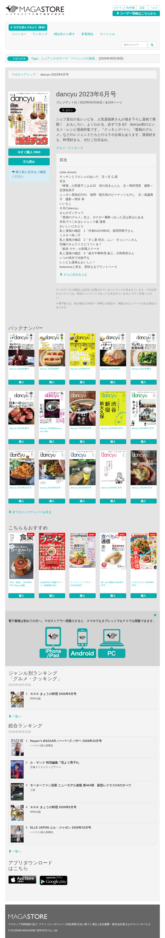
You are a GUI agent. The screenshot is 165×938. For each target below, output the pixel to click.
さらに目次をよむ (75, 274)
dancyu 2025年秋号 (111, 369)
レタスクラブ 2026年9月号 (143, 583)
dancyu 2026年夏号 (19, 369)
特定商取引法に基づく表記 (81, 924)
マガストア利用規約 (20, 924)
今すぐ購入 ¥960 (29, 152)
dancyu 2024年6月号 (142, 487)
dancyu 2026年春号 (50, 369)
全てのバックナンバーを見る (31, 512)
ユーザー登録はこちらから (137, 13)
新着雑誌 (87, 34)
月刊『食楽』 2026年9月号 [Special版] (20, 583)
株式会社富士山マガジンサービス (131, 924)
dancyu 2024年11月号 (143, 428)
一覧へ (16, 716)
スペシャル (107, 34)
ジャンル (18, 34)
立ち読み (29, 161)
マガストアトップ (24, 74)
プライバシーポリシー (51, 924)
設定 (142, 7)
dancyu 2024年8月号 (80, 487)
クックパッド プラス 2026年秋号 (80, 583)
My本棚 (130, 7)
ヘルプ (154, 7)
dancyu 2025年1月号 (80, 428)
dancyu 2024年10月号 (20, 487)
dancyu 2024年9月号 (50, 487)
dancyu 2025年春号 (19, 428)
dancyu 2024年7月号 (111, 487)
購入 (21, 382)
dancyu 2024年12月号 (112, 428)
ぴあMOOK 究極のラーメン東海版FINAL (51, 583)
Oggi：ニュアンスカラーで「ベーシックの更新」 (64, 58)
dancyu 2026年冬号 (80, 369)
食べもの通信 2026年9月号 (112, 583)
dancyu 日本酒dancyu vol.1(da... (52, 429)
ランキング (39, 34)
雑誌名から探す (64, 34)
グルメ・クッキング (69, 148)
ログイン (119, 7)
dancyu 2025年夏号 (141, 369)
